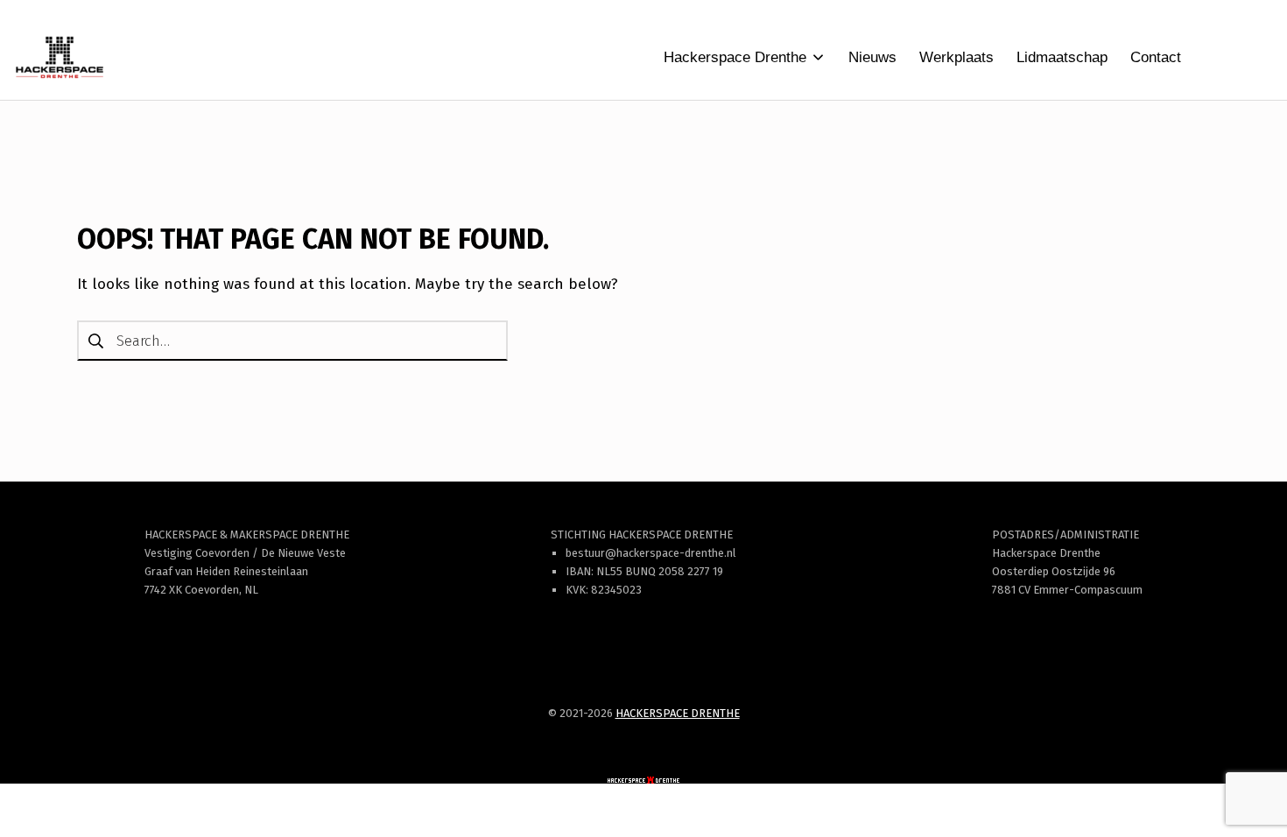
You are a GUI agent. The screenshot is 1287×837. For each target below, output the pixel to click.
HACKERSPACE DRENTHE (677, 713)
